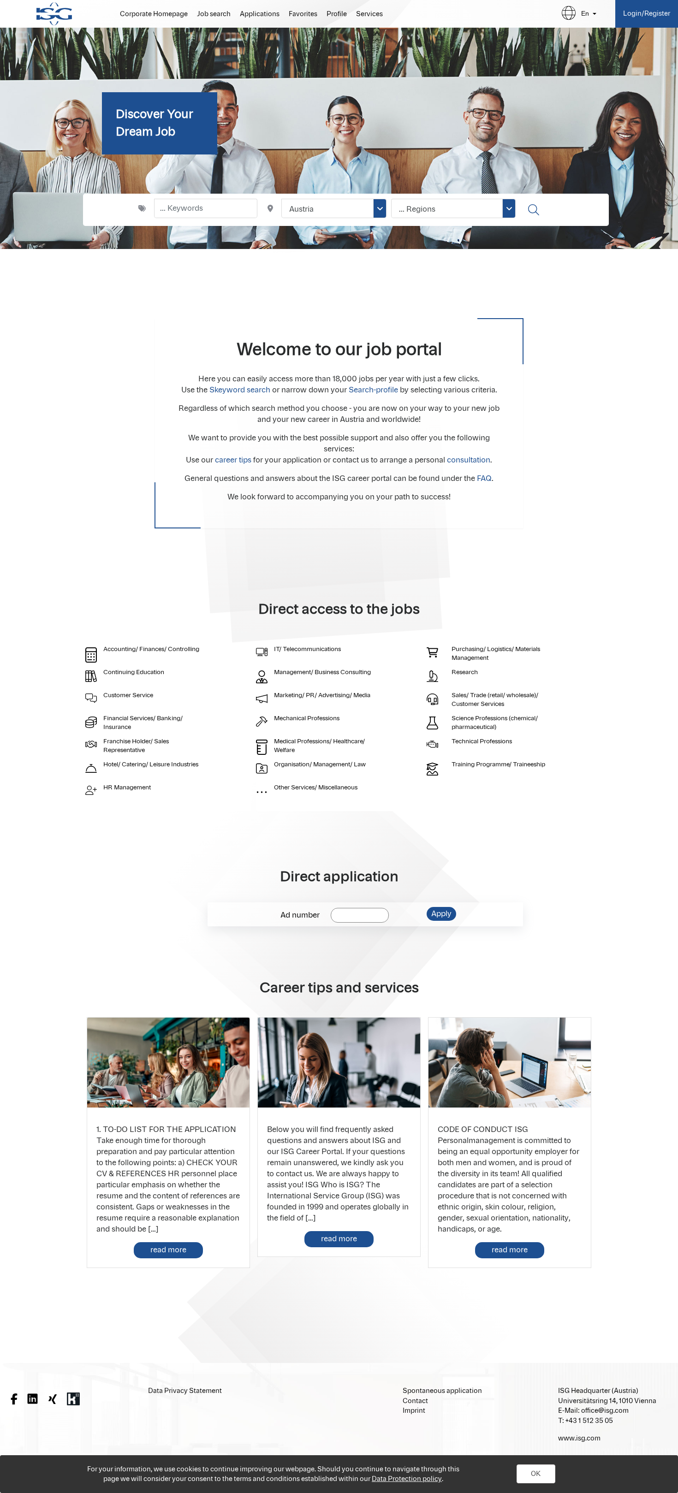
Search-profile (373, 390)
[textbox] (205, 208)
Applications (260, 14)
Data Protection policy (407, 1478)
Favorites (303, 14)
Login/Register (646, 13)
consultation (468, 460)
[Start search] (534, 210)
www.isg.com (579, 1438)
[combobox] (334, 208)
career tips (233, 460)
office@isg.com (605, 1410)
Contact (415, 1401)
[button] (536, 1474)
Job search (214, 14)
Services (369, 14)
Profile (337, 14)
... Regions (417, 209)
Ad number (300, 915)
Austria (301, 209)
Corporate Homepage (154, 14)
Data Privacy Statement (185, 1390)
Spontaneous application (442, 1390)
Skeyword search (239, 390)
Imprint (414, 1410)
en (585, 13)
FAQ (484, 478)
